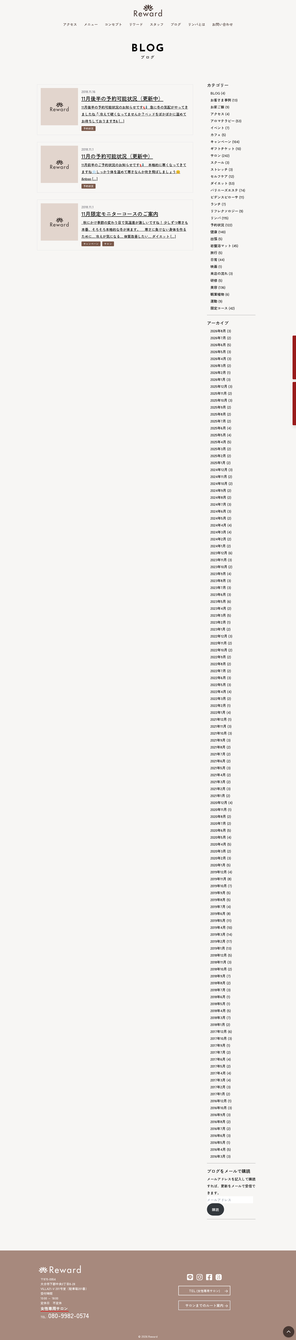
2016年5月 (218, 1142)
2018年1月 (217, 1024)
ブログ (176, 24)
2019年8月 (218, 899)
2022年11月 (218, 643)
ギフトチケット (222, 148)
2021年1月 (217, 795)
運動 (213, 301)
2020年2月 (218, 858)
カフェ (215, 134)
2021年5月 (218, 767)
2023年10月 (218, 566)
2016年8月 (218, 1121)
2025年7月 (218, 421)
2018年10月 (218, 969)
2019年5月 (218, 920)
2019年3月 (218, 934)
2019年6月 (218, 913)
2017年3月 (218, 1079)
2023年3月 (218, 615)
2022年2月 (218, 705)
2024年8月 (218, 497)
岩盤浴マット (220, 245)
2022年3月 (218, 698)
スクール (217, 162)
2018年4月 (218, 1010)
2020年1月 (218, 864)
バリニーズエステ (224, 190)
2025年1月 (218, 462)
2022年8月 (218, 663)
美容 (213, 287)
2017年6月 (218, 1059)
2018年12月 (218, 955)
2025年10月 (218, 400)
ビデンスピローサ (224, 197)
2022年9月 (218, 656)
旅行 (213, 252)
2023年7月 (218, 587)
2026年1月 (218, 379)
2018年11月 (218, 962)
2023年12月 (218, 552)
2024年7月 (218, 504)
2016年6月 (218, 1135)
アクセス (70, 24)
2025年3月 (218, 448)
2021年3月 (218, 781)
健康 (213, 231)
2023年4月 (218, 608)
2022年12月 (218, 636)
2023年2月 (218, 622)
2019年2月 (218, 941)
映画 (213, 266)
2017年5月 (218, 1066)
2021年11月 (218, 726)
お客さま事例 (220, 100)
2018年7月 (218, 989)
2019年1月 (217, 948)
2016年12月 (218, 1100)
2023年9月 (218, 573)
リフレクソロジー (224, 211)
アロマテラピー (222, 120)
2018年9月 (218, 975)
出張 (213, 238)
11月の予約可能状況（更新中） (117, 156)
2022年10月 (218, 649)
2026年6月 (218, 344)
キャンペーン (91, 243)
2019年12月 (218, 871)
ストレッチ (219, 169)
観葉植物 (217, 294)
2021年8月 (218, 747)
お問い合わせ (222, 24)
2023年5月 (218, 601)
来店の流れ (219, 273)
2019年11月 (218, 878)
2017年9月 (218, 1045)
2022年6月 (218, 677)
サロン (108, 243)
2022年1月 (218, 712)
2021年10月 (218, 733)
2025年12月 (218, 386)
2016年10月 (218, 1107)
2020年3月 (218, 851)
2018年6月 (218, 996)
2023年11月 (218, 559)
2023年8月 (218, 580)
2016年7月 (218, 1128)
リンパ (215, 217)
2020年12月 (218, 802)
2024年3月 (218, 532)
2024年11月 (218, 476)
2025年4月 (218, 441)
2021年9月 (218, 740)
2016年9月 (218, 1114)
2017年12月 (218, 1031)
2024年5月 (218, 518)
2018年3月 (218, 1017)
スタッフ (157, 24)
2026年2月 (218, 372)
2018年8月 (218, 982)
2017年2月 (218, 1086)
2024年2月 (218, 538)
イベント (217, 127)
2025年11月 (218, 393)
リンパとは (196, 24)
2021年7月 (218, 753)
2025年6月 (218, 427)
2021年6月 (218, 760)
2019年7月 (218, 906)
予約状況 (88, 128)
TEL (204, 1290)
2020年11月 (218, 809)
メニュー (91, 24)
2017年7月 (218, 1052)
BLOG (215, 93)
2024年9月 (218, 490)
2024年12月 (219, 469)
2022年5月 (218, 684)
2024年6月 (218, 511)
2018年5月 (218, 1003)
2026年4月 (218, 358)
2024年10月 (219, 483)
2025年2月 (218, 455)
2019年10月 (218, 885)
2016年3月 (218, 1156)
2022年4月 (218, 691)
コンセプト (113, 24)
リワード (136, 24)
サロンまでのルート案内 (204, 1305)
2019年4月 (218, 927)
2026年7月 (218, 337)
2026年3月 (218, 365)
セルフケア (219, 176)
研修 (213, 280)
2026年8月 (218, 330)
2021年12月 (218, 719)
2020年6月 (218, 830)
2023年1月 (218, 629)
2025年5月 (218, 434)
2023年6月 (218, 594)
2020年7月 (218, 823)
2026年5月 (218, 351)
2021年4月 (218, 774)
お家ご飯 (217, 106)
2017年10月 (218, 1038)
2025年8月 (218, 414)
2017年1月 (217, 1093)
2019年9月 (218, 892)
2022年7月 (218, 670)
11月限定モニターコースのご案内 (119, 213)
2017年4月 (218, 1073)
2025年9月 (218, 407)
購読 (215, 1209)
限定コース (219, 308)
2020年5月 (218, 837)
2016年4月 (218, 1149)
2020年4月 (218, 844)
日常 (213, 259)
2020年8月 (218, 816)
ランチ (215, 204)
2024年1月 (218, 545)
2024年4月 (218, 525)
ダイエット (219, 183)
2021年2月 (218, 788)
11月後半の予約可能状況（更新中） (122, 98)
